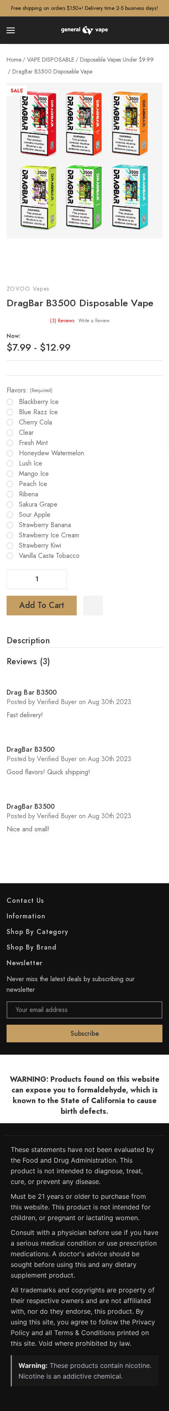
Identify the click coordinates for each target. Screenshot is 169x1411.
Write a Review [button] (94, 320)
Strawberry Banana (45, 525)
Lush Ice (30, 463)
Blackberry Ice (39, 402)
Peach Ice (33, 484)
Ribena (28, 494)
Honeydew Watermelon (51, 453)
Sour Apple (34, 515)
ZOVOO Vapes (28, 288)
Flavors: (30, 390)
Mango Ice (34, 473)
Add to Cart (41, 605)
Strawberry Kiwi (40, 545)
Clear (26, 432)
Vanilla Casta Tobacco (49, 556)
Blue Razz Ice (38, 412)
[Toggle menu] (11, 30)
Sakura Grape (38, 504)
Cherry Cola (35, 422)
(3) (62, 320)
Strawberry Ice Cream (49, 535)
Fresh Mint (33, 443)
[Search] (157, 30)
